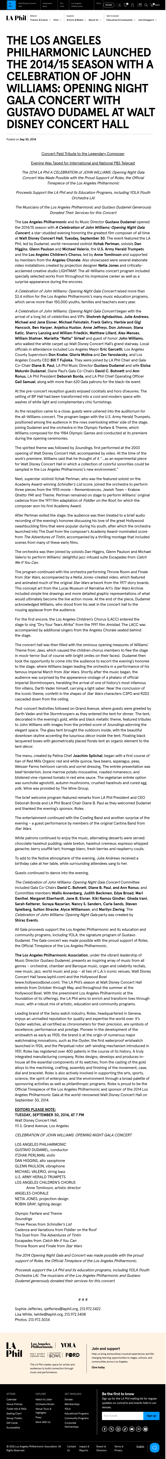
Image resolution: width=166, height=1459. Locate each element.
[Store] (133, 5)
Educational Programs (77, 1413)
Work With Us (43, 1422)
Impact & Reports (84, 1448)
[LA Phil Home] (16, 17)
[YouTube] (131, 1429)
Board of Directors (101, 1448)
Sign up (151, 1415)
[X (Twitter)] (111, 1429)
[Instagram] (118, 1429)
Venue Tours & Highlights (43, 1411)
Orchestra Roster (45, 1404)
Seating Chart (14, 1413)
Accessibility (13, 1428)
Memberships (72, 1404)
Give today (98, 1367)
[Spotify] (138, 1429)
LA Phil (10, 5)
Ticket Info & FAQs (16, 1409)
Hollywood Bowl (47, 5)
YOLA (98, 4)
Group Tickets (14, 1418)
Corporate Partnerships (72, 1425)
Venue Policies (14, 1404)
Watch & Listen (44, 1399)
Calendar (11, 1399)
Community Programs (77, 1418)
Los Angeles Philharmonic (77, 5)
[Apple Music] (145, 1429)
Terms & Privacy (118, 1448)
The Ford (62, 5)
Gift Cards (12, 1423)
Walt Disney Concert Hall (27, 5)
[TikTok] (125, 1429)
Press (38, 1417)
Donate (109, 5)
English (140, 1446)
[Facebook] (104, 1429)
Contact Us (71, 1448)
